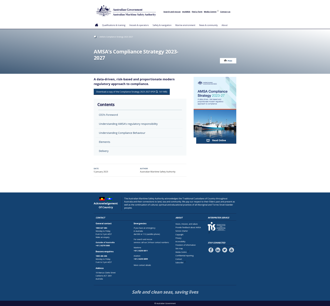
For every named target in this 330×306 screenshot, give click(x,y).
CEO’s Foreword (108, 115)
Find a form (197, 11)
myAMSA (186, 11)
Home (97, 23)
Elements (104, 142)
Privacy (178, 238)
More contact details (142, 265)
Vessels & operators (139, 25)
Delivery (104, 151)
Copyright (179, 234)
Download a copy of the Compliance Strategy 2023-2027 (131, 91)
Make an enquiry (102, 237)
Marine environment (185, 25)
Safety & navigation (162, 25)
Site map (179, 248)
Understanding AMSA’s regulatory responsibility (128, 124)
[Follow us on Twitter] (224, 249)
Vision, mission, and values (186, 224)
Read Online (219, 140)
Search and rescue (172, 11)
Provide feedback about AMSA (188, 227)
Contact (178, 259)
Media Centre (210, 11)
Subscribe (179, 262)
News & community (208, 25)
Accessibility (180, 241)
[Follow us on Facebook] (210, 249)
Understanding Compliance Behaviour (122, 133)
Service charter (181, 231)
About (225, 25)
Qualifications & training (113, 25)
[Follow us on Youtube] (231, 249)
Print (230, 61)
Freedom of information (185, 245)
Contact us (225, 11)
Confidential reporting (184, 255)
